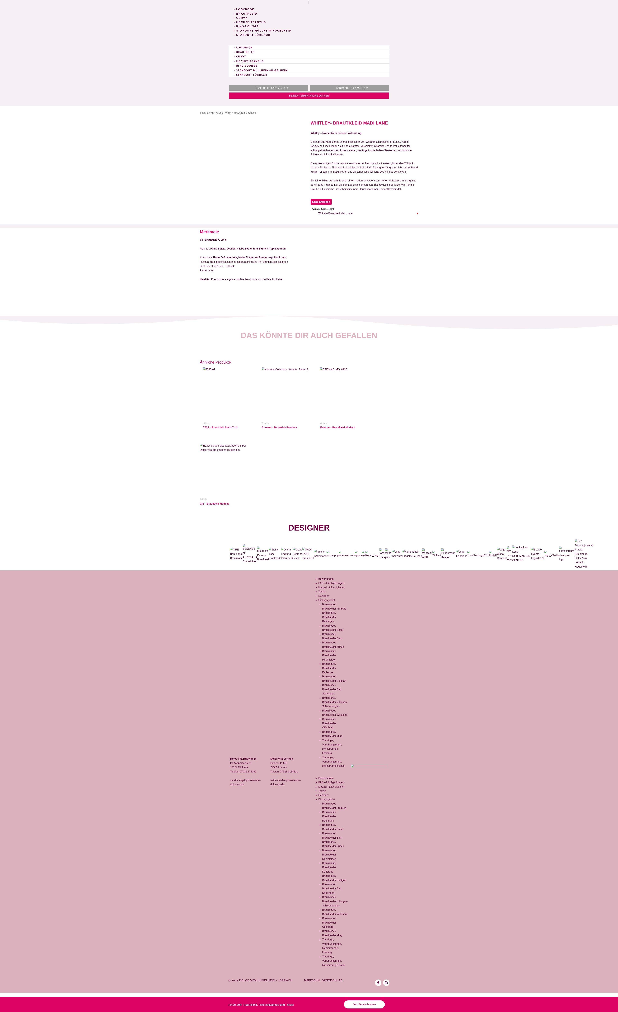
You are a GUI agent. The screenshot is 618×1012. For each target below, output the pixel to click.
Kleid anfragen (321, 201)
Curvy (242, 18)
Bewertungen (326, 579)
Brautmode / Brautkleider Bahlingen (329, 617)
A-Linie (219, 112)
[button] (309, 43)
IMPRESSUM (312, 980)
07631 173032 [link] (248, 771)
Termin (322, 591)
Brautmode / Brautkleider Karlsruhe (329, 668)
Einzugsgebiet (326, 600)
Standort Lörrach (253, 35)
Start (202, 112)
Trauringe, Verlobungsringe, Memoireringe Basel (333, 761)
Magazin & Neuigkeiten (331, 587)
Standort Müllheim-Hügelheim (263, 30)
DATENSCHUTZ (332, 980)
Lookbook (245, 9)
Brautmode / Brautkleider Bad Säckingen (331, 689)
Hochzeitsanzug (251, 22)
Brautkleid (246, 13)
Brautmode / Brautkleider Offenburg (329, 723)
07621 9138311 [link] (289, 771)
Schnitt (210, 112)
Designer (309, 527)
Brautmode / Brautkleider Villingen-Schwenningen (335, 702)
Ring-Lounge (247, 26)
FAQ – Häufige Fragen (331, 583)
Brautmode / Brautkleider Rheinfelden (329, 655)
